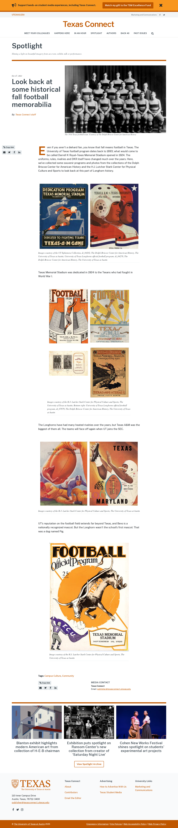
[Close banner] (161, 5)
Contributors (71, 792)
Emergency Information (97, 824)
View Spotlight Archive (89, 764)
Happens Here (62, 33)
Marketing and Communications (144, 15)
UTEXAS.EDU (18, 15)
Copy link (9, 147)
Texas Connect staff (25, 114)
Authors (111, 33)
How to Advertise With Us (113, 786)
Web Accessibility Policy (135, 824)
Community (68, 676)
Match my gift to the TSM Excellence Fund (128, 5)
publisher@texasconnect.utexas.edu (114, 689)
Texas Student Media (111, 792)
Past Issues (140, 33)
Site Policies (116, 824)
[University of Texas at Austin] (31, 786)
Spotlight (96, 33)
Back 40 (125, 33)
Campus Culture (52, 676)
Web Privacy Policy (157, 824)
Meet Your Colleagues (37, 33)
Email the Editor (73, 798)
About (68, 786)
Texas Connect (88, 24)
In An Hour (80, 33)
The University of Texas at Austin (29, 824)
